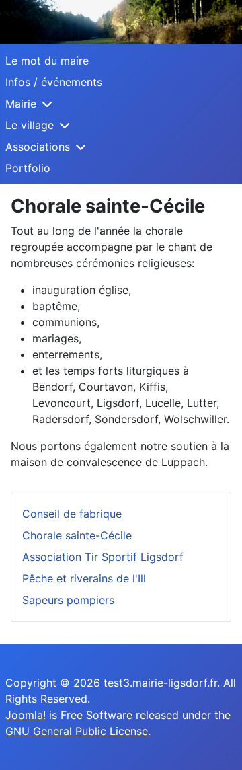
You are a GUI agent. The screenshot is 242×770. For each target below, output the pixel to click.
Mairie (20, 103)
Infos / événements (53, 82)
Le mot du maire (47, 60)
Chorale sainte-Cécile (77, 535)
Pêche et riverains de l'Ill (84, 578)
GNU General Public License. (78, 731)
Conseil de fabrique (72, 514)
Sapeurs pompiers (68, 600)
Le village (29, 125)
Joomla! (25, 715)
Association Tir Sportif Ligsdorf (103, 557)
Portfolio (27, 168)
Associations (37, 146)
